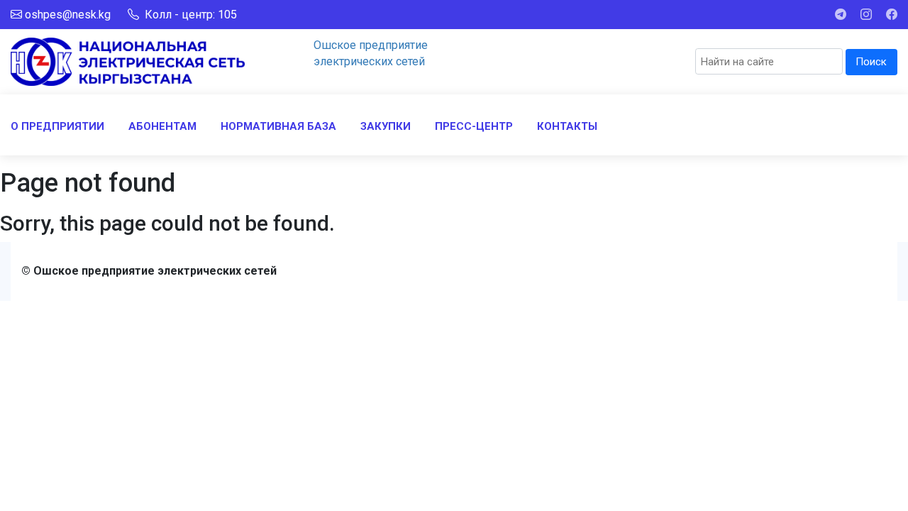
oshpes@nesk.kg (68, 14)
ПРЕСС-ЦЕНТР (474, 126)
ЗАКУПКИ (385, 126)
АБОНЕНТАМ (162, 126)
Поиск (871, 61)
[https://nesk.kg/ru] (128, 60)
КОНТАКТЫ (567, 126)
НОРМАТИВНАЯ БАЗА (278, 126)
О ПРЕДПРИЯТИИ (57, 126)
